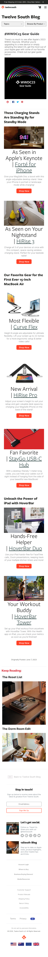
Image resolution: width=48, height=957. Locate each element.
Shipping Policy (24, 899)
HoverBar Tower (25, 619)
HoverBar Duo (25, 548)
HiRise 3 (25, 240)
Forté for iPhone (25, 167)
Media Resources (23, 879)
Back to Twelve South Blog (27, 777)
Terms (13, 918)
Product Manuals (24, 894)
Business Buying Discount (23, 874)
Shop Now (24, 191)
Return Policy (24, 903)
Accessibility (24, 908)
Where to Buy (24, 869)
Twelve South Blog (21, 17)
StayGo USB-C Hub (25, 461)
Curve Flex (25, 326)
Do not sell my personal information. (24, 928)
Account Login (23, 864)
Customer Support (24, 890)
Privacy (23, 918)
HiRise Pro (25, 394)
